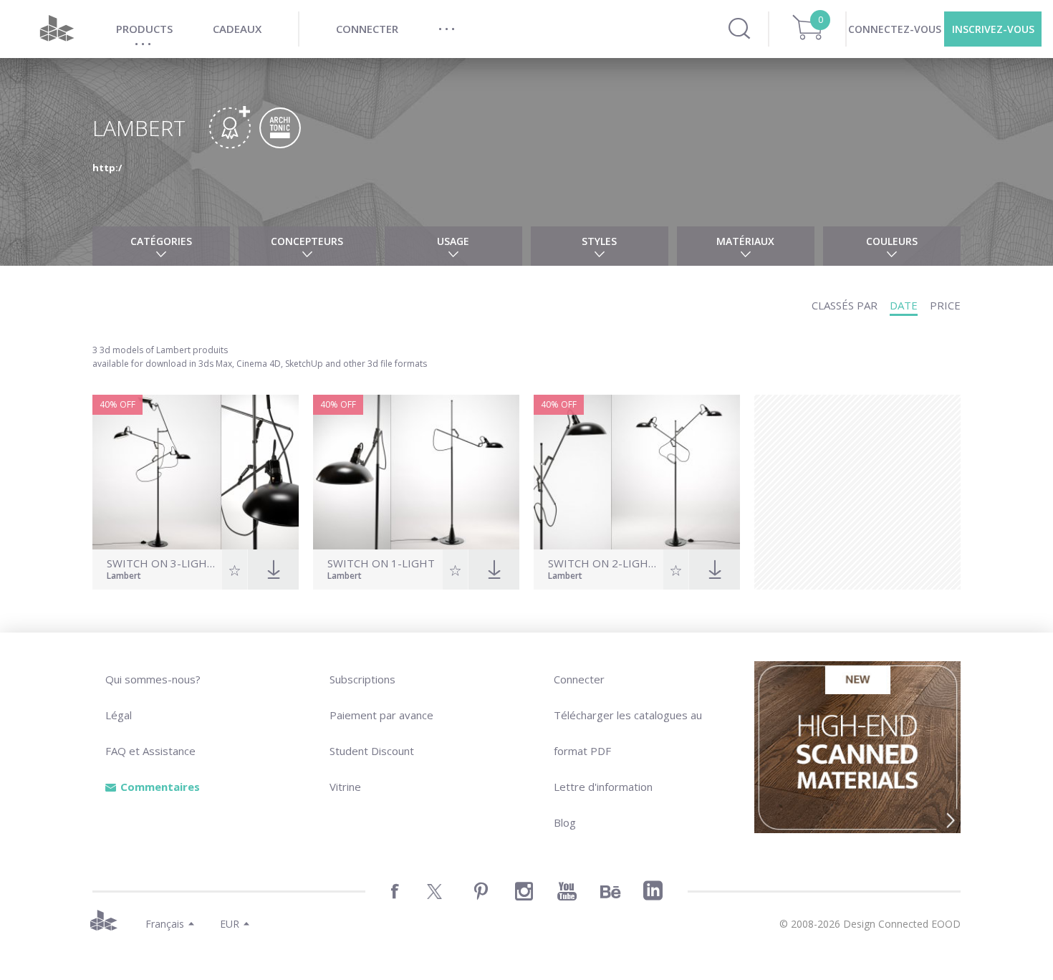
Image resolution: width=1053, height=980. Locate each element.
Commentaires (160, 786)
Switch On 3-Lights (162, 563)
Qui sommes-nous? (153, 679)
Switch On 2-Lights (604, 563)
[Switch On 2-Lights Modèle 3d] (637, 472)
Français (164, 924)
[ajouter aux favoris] (234, 569)
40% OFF (117, 404)
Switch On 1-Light (381, 563)
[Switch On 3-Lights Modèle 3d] (195, 472)
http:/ (107, 167)
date (904, 305)
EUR (229, 924)
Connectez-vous (894, 29)
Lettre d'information (603, 786)
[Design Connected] (57, 29)
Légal (118, 715)
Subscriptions (362, 679)
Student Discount (372, 751)
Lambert (124, 577)
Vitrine (345, 786)
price (945, 305)
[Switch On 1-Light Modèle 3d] (416, 472)
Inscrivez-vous (993, 29)
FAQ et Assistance (150, 751)
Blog (565, 822)
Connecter (579, 679)
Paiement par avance (381, 715)
